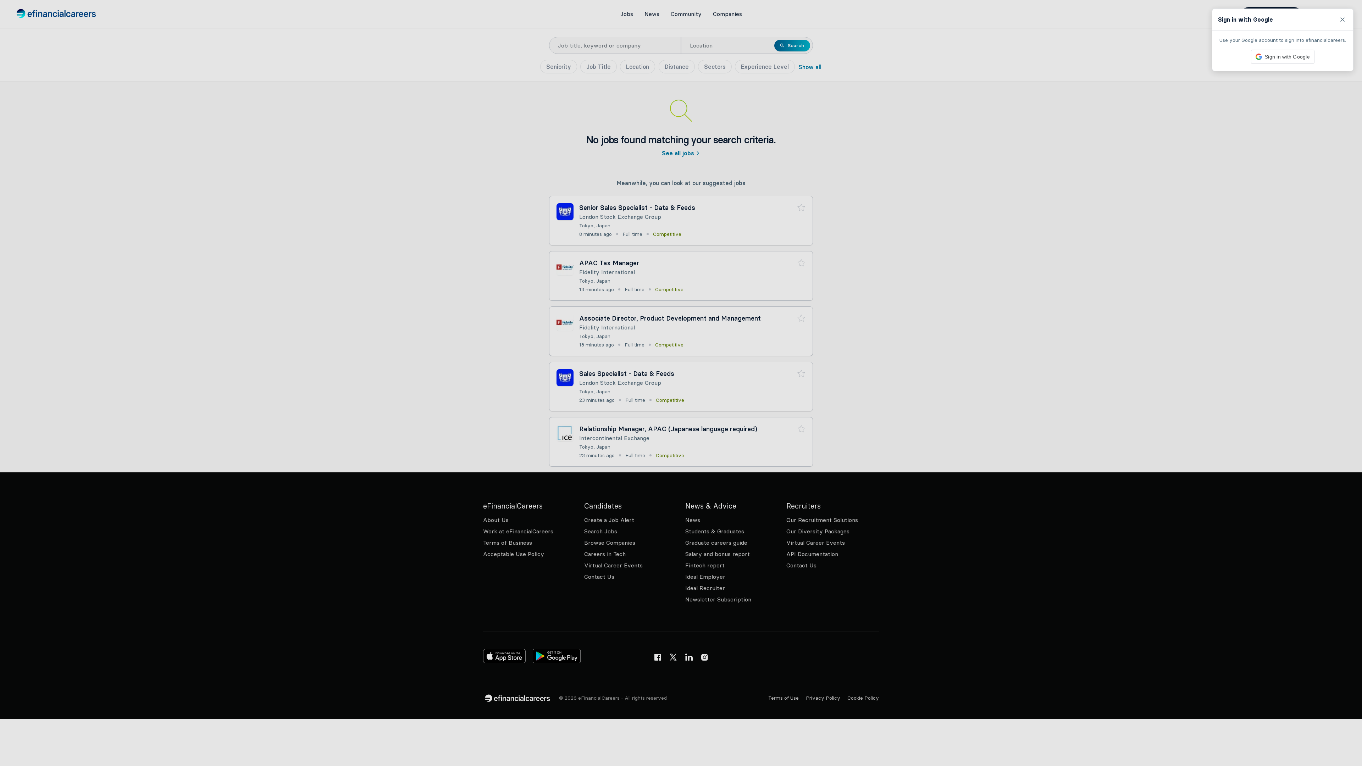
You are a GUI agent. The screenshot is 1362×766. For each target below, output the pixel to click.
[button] (681, 383)
